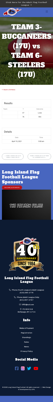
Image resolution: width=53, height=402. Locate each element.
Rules (26, 342)
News (26, 347)
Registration (26, 333)
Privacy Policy (26, 351)
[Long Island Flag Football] (12, 12)
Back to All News (9, 90)
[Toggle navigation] (46, 12)
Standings (26, 337)
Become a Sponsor (12, 187)
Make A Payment (26, 328)
